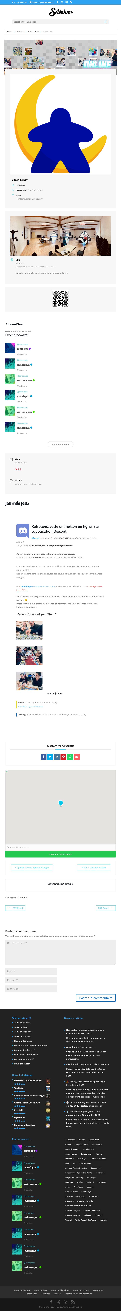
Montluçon (91, 1178)
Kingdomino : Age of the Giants (78, 1173)
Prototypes (78, 1187)
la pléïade (100, 1173)
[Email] (77, 757)
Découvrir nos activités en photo (30, 1045)
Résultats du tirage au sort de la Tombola (87, 1064)
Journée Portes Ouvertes (76, 1168)
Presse (57, 1293)
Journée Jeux (33, 32)
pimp (67, 1187)
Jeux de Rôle (20, 1027)
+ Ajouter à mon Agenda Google (32, 867)
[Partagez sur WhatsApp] (70, 757)
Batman (82, 1140)
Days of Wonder (72, 1149)
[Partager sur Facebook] (43, 757)
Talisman (87, 1215)
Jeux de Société (22, 1022)
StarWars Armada (85, 1201)
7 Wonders (70, 1140)
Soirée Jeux (22, 349)
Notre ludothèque (23, 1041)
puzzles (90, 1187)
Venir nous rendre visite (26, 1054)
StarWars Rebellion (91, 1210)
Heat (67, 1163)
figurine (99, 1154)
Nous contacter (22, 1064)
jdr (74, 1163)
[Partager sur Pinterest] (63, 757)
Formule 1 (69, 1159)
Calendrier (20, 32)
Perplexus (102, 1182)
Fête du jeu (82, 1159)
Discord (60, 531)
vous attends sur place (38, 586)
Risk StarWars (71, 1192)
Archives (45, 1293)
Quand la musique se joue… (80, 1047)
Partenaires (31, 1293)
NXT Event (103, 908)
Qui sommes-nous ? (24, 1059)
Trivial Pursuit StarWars (85, 1220)
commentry (97, 1144)
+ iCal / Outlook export (93, 867)
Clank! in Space (81, 1144)
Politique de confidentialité (78, 1293)
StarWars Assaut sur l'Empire (78, 1206)
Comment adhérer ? (24, 1050)
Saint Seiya (86, 1192)
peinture (90, 1182)
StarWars (69, 1201)
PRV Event (18, 908)
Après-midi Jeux (24, 380)
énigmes (103, 1220)
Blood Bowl (94, 1140)
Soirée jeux (93, 1196)
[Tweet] (50, 757)
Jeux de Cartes (22, 1036)
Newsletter (98, 1290)
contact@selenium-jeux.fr (29, 199)
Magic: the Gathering (74, 1178)
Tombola (99, 1215)
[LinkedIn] (57, 757)
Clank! (68, 1144)
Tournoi (68, 1220)
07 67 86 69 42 (35, 190)
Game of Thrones (98, 1159)
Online (23, 898)
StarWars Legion (72, 1210)
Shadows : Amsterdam (75, 1196)
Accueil (10, 32)
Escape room (86, 1154)
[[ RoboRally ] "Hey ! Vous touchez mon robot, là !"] (29, 639)
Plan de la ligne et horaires (30, 706)
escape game (71, 1154)
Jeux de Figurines (23, 1032)
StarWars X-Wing (72, 1215)
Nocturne (69, 1182)
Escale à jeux (89, 1149)
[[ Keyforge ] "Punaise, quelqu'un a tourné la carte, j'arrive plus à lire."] (29, 664)
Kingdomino (95, 1168)
